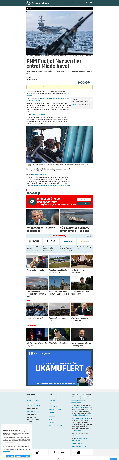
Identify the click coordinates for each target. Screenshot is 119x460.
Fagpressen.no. (6, 451)
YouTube (51, 422)
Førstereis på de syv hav (38, 114)
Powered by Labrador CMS (59, 458)
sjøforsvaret (46, 190)
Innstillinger (113, 458)
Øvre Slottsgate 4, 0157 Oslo (33, 411)
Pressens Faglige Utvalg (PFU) (81, 418)
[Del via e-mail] (86, 82)
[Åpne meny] (91, 3)
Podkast (78, 3)
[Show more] (91, 100)
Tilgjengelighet (53, 406)
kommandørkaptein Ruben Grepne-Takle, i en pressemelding (51, 185)
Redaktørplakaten (76, 402)
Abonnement (52, 403)
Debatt (73, 3)
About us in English (77, 443)
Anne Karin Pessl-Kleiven (33, 405)
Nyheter (69, 3)
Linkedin (51, 419)
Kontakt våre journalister (33, 400)
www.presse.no (76, 430)
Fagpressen (75, 435)
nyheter (39, 190)
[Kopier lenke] (89, 82)
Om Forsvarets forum (54, 397)
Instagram (52, 416)
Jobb (83, 3)
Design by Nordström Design (79, 446)
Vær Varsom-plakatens (79, 407)
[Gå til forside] (37, 3)
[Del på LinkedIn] (84, 82)
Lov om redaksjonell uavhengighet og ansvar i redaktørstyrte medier (82, 398)
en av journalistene (76, 105)
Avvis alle (27, 456)
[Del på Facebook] (79, 82)
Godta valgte (19, 456)
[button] (88, 236)
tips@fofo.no (75, 104)
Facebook (51, 412)
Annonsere (52, 400)
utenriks (29, 190)
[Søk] (87, 3)
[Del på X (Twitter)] (81, 82)
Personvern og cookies (55, 409)
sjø (34, 190)
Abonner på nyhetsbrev (55, 425)
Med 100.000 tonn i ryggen (39, 174)
